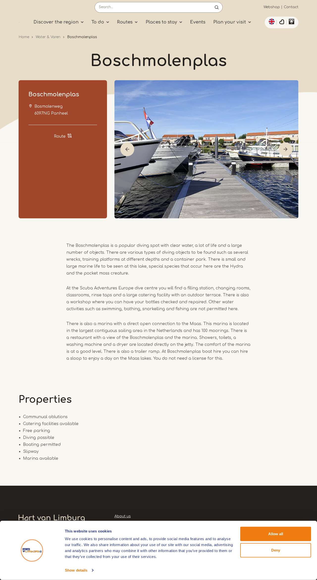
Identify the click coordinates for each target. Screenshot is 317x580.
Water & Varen (48, 37)
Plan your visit (229, 22)
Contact (291, 7)
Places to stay (161, 22)
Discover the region (56, 22)
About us (122, 516)
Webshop (272, 7)
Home (24, 37)
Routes (124, 22)
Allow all (275, 534)
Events (197, 22)
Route (60, 136)
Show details (76, 570)
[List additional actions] (270, 22)
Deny (275, 550)
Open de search (217, 7)
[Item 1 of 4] (206, 149)
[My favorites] (282, 22)
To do (97, 22)
